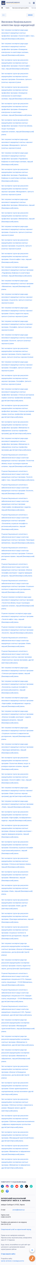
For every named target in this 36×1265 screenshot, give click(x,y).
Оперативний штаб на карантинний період (16, 1229)
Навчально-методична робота (20, 8)
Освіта (7, 8)
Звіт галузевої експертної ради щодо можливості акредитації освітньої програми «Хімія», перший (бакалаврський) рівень (17, 804)
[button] (30, 3)
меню (30, 15)
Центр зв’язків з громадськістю (12, 1261)
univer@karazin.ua (18, 1210)
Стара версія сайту (8, 1254)
